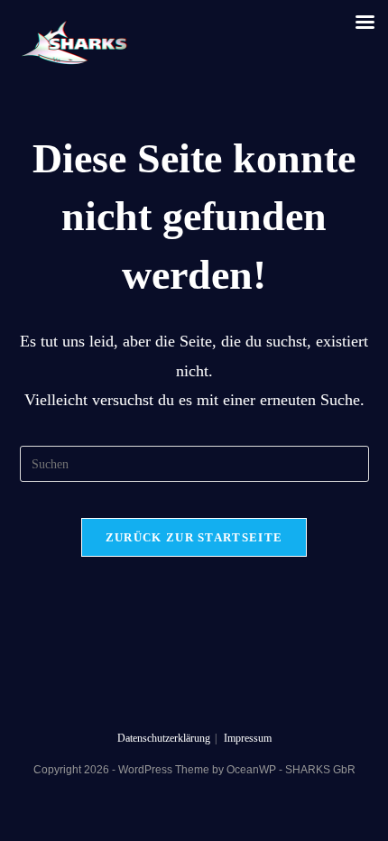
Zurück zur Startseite (194, 537)
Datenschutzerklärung (163, 738)
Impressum (248, 738)
